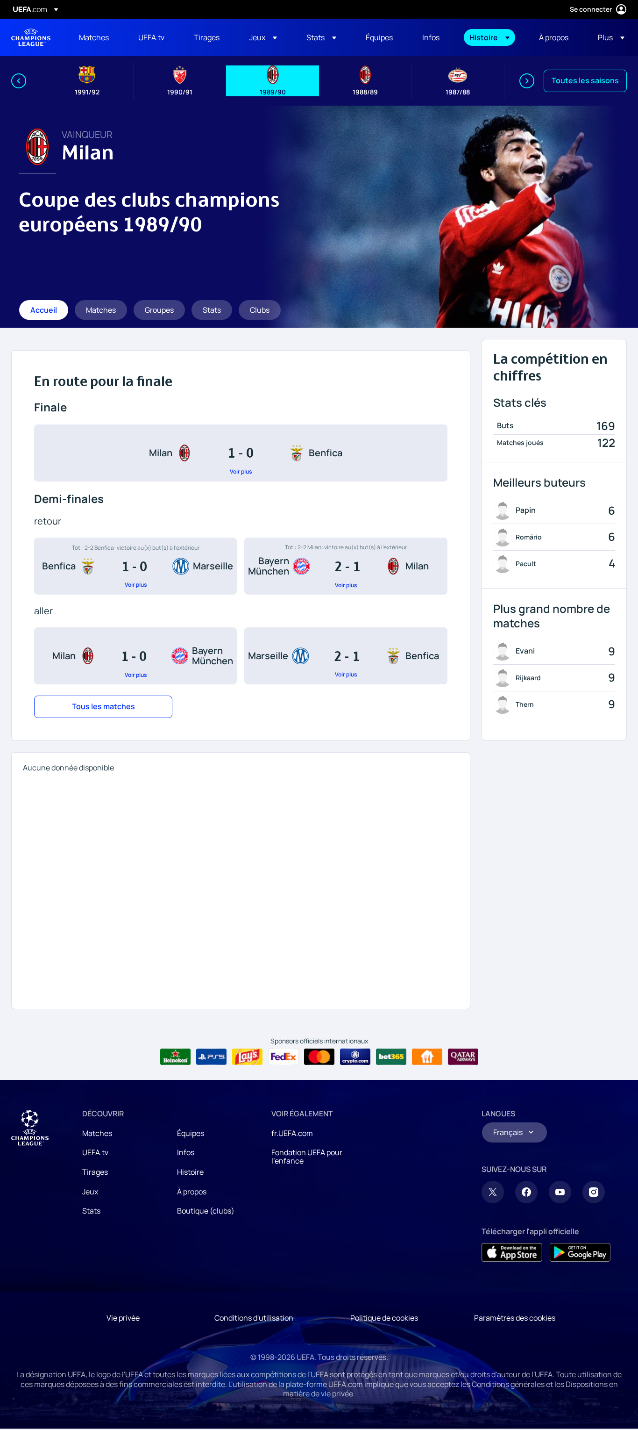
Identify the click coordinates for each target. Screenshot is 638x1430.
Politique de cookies (384, 1318)
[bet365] (391, 1057)
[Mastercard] (319, 1057)
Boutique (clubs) (205, 1211)
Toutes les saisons (585, 80)
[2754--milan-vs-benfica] (240, 452)
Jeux (90, 1191)
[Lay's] (247, 1057)
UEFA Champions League (30, 37)
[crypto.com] (355, 1057)
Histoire (190, 1172)
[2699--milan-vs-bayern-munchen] (135, 655)
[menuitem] (97, 37)
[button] (263, 37)
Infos (185, 1152)
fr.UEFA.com (292, 1133)
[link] (94, 37)
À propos (191, 1191)
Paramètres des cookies (514, 1318)
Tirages (95, 1172)
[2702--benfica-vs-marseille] (135, 566)
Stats (91, 1211)
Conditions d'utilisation (253, 1318)
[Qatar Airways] (463, 1057)
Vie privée (123, 1318)
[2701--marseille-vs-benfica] (345, 655)
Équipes (190, 1133)
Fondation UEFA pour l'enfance (306, 1156)
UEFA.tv (95, 1152)
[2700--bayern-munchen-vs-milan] (345, 566)
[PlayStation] (211, 1057)
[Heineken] (175, 1057)
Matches (97, 1133)
